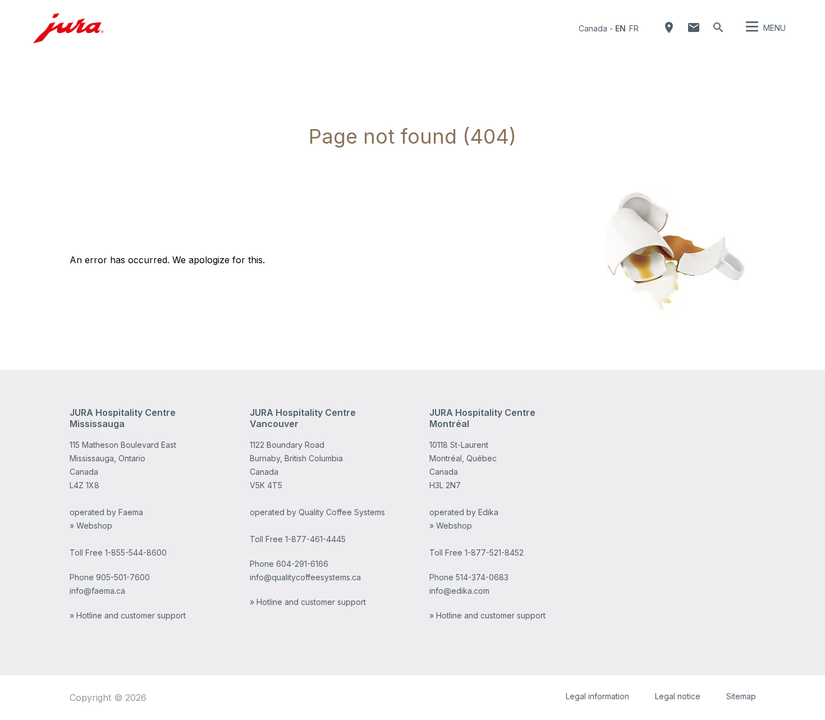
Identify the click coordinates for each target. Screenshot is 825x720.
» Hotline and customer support (128, 615)
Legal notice (677, 696)
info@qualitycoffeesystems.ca (305, 577)
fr (634, 28)
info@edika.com (459, 590)
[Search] (718, 27)
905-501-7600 (123, 577)
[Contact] (693, 27)
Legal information (597, 696)
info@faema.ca (97, 590)
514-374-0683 (482, 577)
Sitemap (741, 696)
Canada (593, 28)
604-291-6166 (302, 563)
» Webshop (91, 525)
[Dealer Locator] (669, 27)
